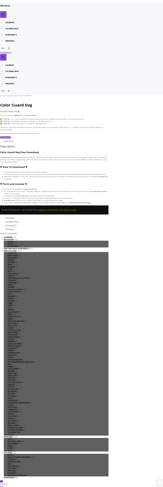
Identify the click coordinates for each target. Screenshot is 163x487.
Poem (10, 448)
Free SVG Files (11, 95)
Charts (11, 242)
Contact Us (42, 210)
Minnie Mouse (13, 353)
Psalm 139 (12, 380)
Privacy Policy (53, 210)
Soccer (11, 394)
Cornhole (12, 282)
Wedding (12, 423)
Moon (10, 357)
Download (5, 137)
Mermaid (11, 341)
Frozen (11, 301)
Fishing (11, 298)
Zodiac (11, 434)
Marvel (11, 339)
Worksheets (11, 35)
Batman (11, 262)
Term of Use (64, 210)
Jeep (9, 464)
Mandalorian (14, 337)
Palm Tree (12, 373)
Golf (10, 307)
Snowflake (13, 389)
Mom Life (11, 355)
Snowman (12, 391)
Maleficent (13, 332)
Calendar (9, 22)
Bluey (10, 455)
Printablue (5, 6)
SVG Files (8, 452)
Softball (12, 396)
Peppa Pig (12, 471)
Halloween (13, 312)
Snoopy (11, 387)
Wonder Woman (15, 430)
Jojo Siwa (12, 323)
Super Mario (13, 412)
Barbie (10, 260)
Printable (9, 41)
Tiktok (11, 414)
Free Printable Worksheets (16, 248)
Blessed (11, 267)
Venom (10, 418)
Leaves (11, 328)
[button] (8, 48)
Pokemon (12, 473)
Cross (10, 285)
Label (10, 446)
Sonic (10, 398)
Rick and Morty (15, 382)
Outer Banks (13, 369)
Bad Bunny (12, 258)
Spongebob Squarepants (19, 403)
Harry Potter (14, 462)
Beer (10, 264)
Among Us (12, 253)
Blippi (10, 269)
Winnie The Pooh (15, 428)
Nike (9, 364)
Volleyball (13, 421)
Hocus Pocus (13, 316)
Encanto (11, 296)
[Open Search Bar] (3, 48)
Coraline (12, 280)
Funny (10, 303)
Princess (11, 378)
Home (2, 95)
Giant (10, 305)
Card (10, 439)
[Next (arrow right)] (2, 486)
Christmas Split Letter (18, 278)
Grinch (11, 310)
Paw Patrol (13, 466)
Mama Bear (12, 335)
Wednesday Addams (17, 475)
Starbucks (12, 409)
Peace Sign (12, 375)
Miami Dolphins (14, 344)
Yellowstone (14, 432)
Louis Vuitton (14, 330)
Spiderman (12, 400)
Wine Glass (13, 425)
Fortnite (12, 459)
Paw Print (12, 468)
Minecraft (12, 348)
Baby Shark (13, 255)
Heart (10, 314)
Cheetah (11, 276)
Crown (11, 287)
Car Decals (13, 273)
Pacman (11, 371)
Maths (10, 244)
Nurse (10, 366)
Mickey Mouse (14, 346)
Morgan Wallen (15, 360)
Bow (10, 271)
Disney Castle (14, 292)
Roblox (11, 384)
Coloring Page (12, 28)
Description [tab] (8, 141)
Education (8, 239)
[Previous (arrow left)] (1, 486)
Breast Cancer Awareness (19, 457)
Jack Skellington (16, 321)
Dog (9, 294)
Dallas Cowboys (15, 289)
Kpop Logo (12, 326)
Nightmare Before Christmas (21, 362)
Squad (10, 405)
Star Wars (12, 407)
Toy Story (12, 416)
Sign (9, 450)
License (73, 210)
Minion (10, 350)
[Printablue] (6, 53)
